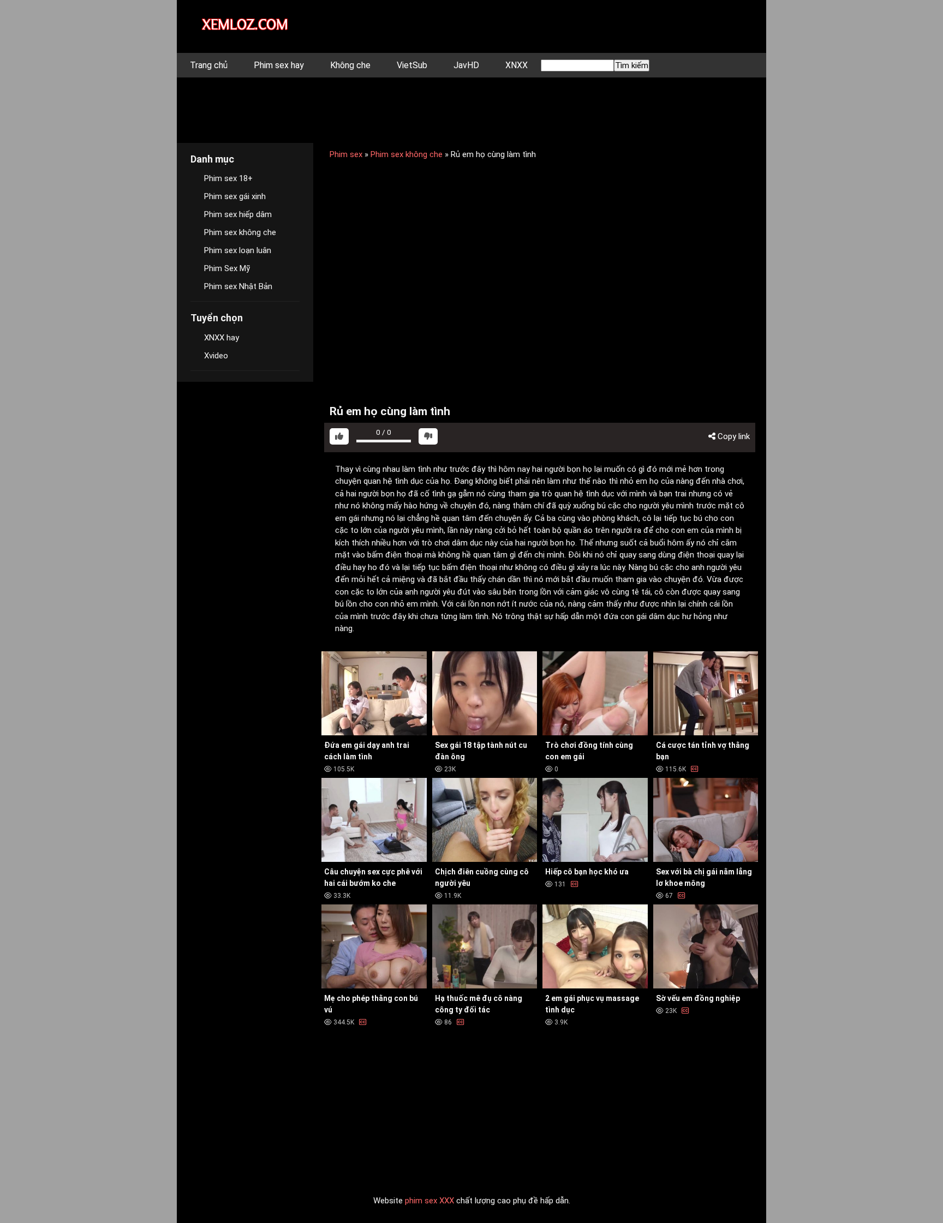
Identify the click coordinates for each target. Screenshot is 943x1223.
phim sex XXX (429, 1201)
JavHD (466, 65)
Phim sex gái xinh (235, 196)
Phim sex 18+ (228, 178)
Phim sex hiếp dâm (238, 214)
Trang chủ (209, 65)
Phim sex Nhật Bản (238, 286)
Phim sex (346, 154)
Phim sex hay (279, 65)
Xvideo (216, 356)
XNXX (516, 65)
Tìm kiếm (631, 65)
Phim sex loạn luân (237, 250)
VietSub (412, 65)
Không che (350, 65)
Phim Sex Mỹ (227, 268)
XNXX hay (221, 338)
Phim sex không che (407, 154)
